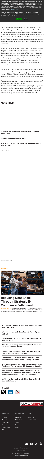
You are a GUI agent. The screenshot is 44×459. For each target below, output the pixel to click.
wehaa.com (24, 455)
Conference (31, 417)
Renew (17, 422)
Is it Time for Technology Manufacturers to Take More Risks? (20, 132)
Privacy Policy (14, 9)
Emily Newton (7, 308)
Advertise (4, 417)
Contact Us (5, 424)
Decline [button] (26, 19)
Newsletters (18, 419)
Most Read (3, 322)
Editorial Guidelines (7, 430)
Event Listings (5, 422)
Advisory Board (32, 419)
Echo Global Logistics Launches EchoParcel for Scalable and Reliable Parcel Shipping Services (20, 359)
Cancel (17, 427)
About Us (4, 419)
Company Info (5, 413)
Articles (4, 269)
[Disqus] (22, 179)
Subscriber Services (20, 413)
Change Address (19, 424)
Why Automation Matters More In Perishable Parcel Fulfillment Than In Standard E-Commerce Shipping (22, 365)
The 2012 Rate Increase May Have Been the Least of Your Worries (21, 144)
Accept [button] (19, 19)
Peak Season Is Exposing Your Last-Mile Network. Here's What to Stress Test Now (21, 352)
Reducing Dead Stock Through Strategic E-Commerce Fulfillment (17, 301)
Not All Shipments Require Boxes (14, 138)
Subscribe (18, 417)
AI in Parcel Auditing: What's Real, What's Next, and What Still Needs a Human (21, 346)
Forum (29, 413)
